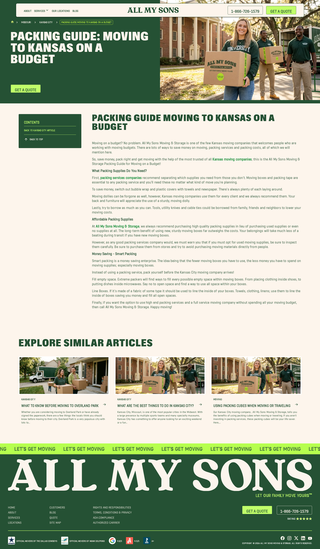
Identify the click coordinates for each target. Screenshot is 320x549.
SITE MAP (55, 522)
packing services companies (121, 176)
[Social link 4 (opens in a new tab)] (303, 539)
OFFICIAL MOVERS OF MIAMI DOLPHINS (87, 540)
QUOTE (54, 517)
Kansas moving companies (232, 158)
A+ (153, 540)
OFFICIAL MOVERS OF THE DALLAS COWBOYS (36, 540)
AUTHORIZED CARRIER (106, 522)
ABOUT (12, 511)
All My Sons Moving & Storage (117, 225)
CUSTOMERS (57, 506)
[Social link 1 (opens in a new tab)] (282, 539)
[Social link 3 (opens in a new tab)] (296, 539)
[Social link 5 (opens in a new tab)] (310, 539)
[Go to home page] (12, 22)
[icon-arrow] (104, 405)
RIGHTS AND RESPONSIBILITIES (112, 506)
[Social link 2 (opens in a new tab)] (289, 539)
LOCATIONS (15, 522)
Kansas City (46, 22)
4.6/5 (119, 540)
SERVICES (14, 517)
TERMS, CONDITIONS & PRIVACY (112, 511)
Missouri (26, 22)
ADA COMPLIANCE (103, 517)
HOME (11, 506)
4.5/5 (136, 540)
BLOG (53, 511)
